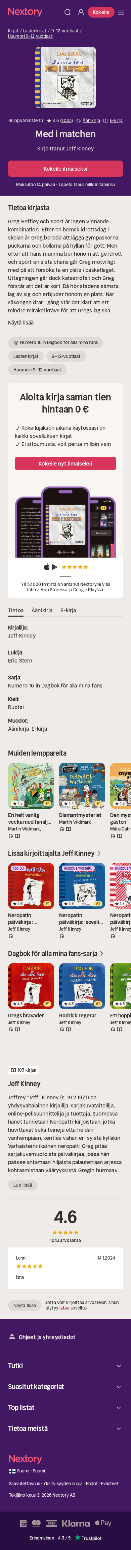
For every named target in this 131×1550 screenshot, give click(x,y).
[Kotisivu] (34, 12)
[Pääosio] (121, 12)
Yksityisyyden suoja (63, 1484)
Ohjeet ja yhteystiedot (47, 1337)
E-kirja (39, 728)
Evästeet (110, 1484)
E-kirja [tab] (68, 610)
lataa (64, 1308)
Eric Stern (20, 660)
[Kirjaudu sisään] (81, 12)
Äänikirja (18, 728)
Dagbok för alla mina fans (71, 685)
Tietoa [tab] (16, 610)
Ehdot (92, 1484)
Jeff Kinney (80, 148)
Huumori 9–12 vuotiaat (30, 36)
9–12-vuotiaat (65, 31)
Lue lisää (22, 1185)
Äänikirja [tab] (42, 610)
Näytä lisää (21, 322)
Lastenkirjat (35, 31)
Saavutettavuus (24, 1484)
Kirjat (13, 31)
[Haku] (67, 12)
